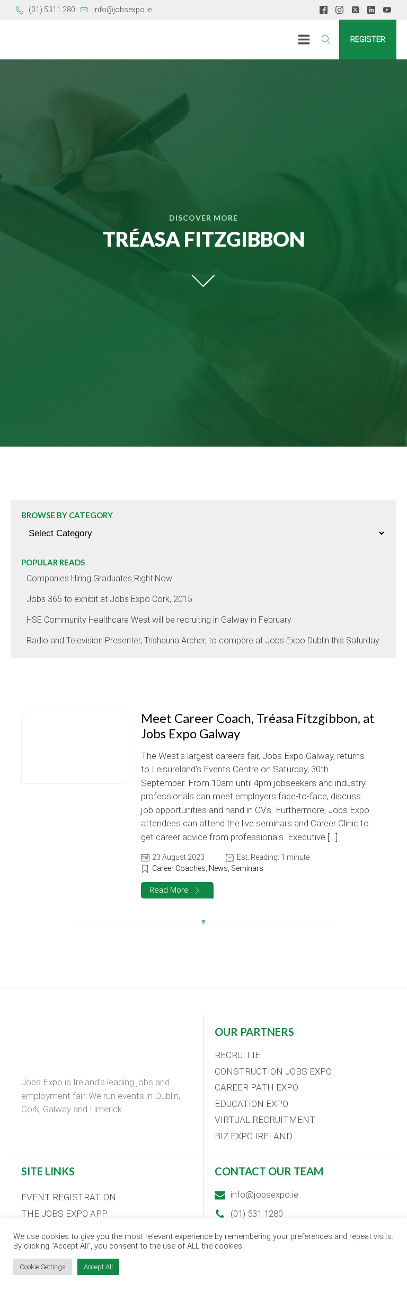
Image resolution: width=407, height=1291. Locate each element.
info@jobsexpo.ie (122, 9)
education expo (251, 1103)
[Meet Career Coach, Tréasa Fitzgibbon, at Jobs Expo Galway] (75, 747)
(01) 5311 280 (52, 9)
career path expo (256, 1087)
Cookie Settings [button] (43, 1267)
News (218, 868)
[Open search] (326, 39)
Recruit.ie (237, 1055)
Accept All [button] (98, 1267)
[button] (177, 890)
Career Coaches (179, 868)
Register (367, 39)
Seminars (247, 868)
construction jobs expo (273, 1071)
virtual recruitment (265, 1119)
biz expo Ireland (254, 1136)
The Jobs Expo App (64, 1213)
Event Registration (68, 1197)
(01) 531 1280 (257, 1213)
